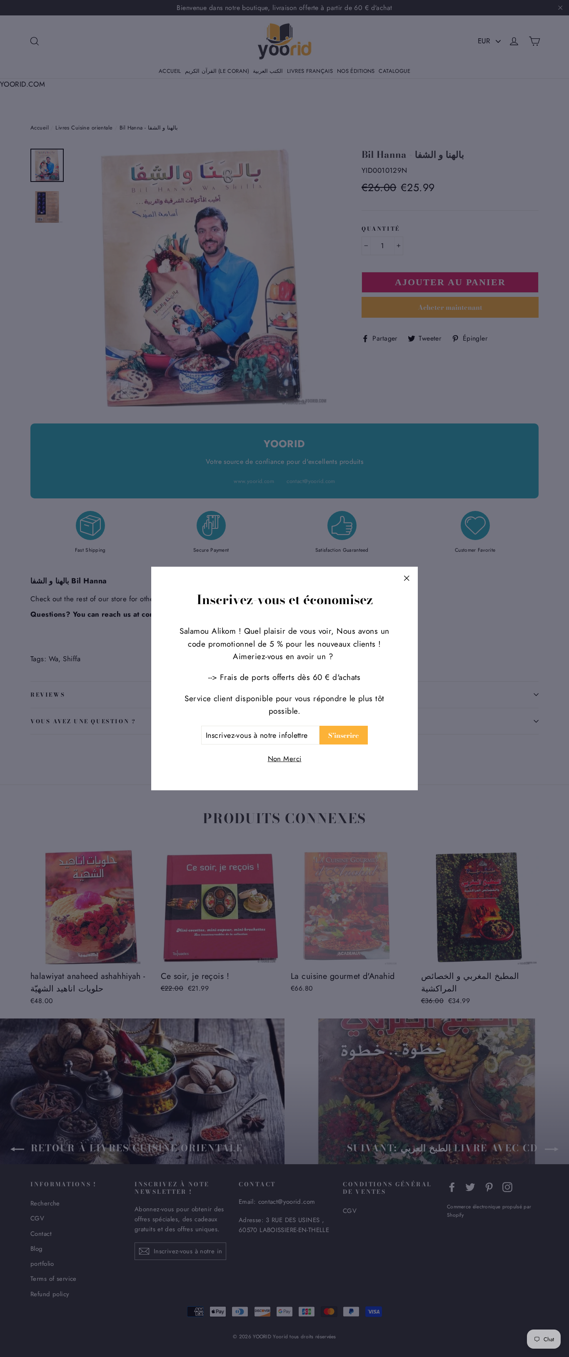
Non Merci (285, 759)
